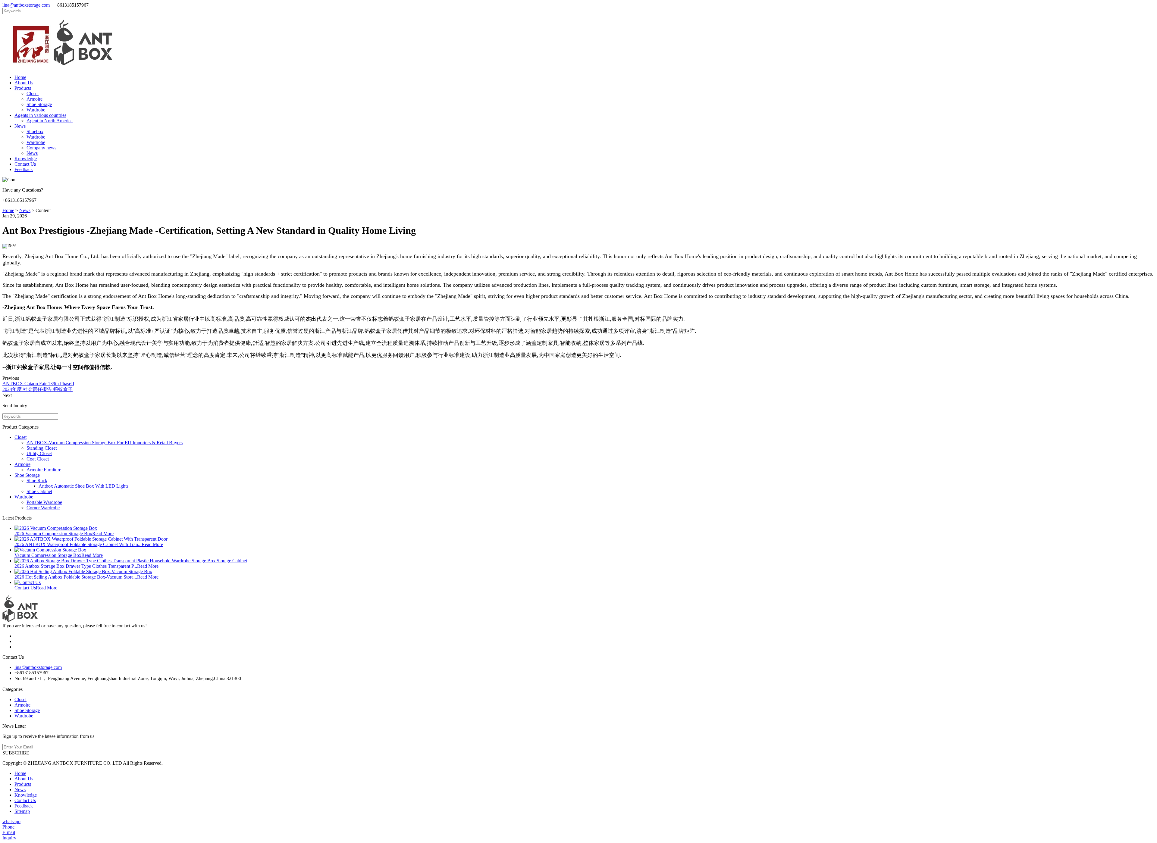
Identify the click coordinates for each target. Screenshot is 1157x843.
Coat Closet (38, 458)
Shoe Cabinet (39, 491)
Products (22, 88)
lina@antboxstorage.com (26, 5)
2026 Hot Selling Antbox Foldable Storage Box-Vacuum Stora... (75, 576)
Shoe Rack (37, 480)
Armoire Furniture (44, 469)
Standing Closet (42, 448)
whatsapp (11, 821)
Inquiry (9, 837)
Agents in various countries (40, 115)
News (20, 126)
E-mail (8, 832)
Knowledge (25, 158)
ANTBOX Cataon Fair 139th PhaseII (38, 383)
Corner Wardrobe (43, 507)
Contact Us (25, 164)
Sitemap (22, 811)
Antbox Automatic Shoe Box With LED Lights (83, 486)
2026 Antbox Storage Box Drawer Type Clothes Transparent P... (75, 566)
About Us (23, 82)
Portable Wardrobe (44, 502)
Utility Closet (39, 453)
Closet (33, 93)
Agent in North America (50, 120)
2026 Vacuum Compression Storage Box (53, 533)
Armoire (34, 98)
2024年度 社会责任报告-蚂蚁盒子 (37, 389)
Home (20, 77)
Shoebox (35, 131)
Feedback (23, 169)
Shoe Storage (39, 104)
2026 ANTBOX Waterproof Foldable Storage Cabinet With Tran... (78, 544)
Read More (103, 533)
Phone (8, 826)
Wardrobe (36, 109)
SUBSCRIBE (15, 752)
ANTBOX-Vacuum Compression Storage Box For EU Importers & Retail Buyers (105, 442)
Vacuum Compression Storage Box (47, 555)
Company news (41, 147)
